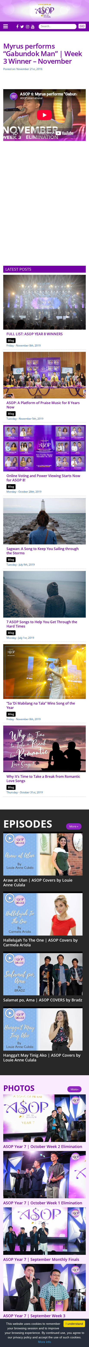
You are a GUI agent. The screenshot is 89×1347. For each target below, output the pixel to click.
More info (44, 1342)
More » (73, 826)
